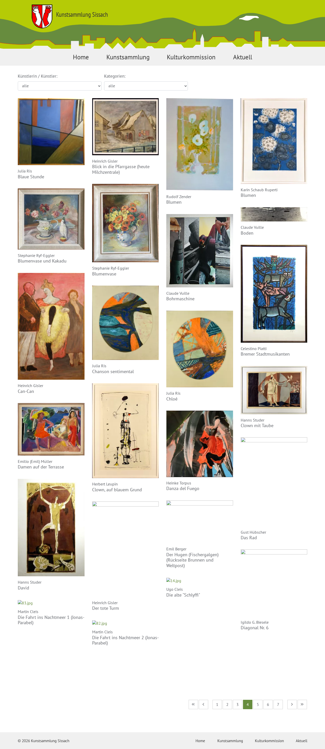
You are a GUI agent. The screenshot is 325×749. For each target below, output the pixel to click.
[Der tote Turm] (125, 548)
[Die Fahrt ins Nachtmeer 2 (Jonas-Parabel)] (99, 622)
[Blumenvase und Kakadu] (51, 218)
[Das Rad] (274, 481)
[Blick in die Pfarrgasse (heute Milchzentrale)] (125, 126)
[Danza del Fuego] (199, 443)
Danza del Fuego (182, 488)
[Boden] (274, 213)
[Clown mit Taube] (274, 389)
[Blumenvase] (125, 222)
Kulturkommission (191, 57)
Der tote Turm (105, 608)
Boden (247, 233)
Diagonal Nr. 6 (255, 628)
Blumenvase (104, 274)
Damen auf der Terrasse (41, 467)
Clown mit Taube (257, 425)
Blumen (174, 202)
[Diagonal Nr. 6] (274, 582)
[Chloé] (199, 348)
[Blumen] (199, 144)
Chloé (171, 399)
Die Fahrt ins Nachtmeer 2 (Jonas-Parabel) (125, 640)
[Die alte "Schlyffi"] (173, 580)
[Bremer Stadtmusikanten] (274, 293)
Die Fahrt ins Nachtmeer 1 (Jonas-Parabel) (51, 620)
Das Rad (249, 538)
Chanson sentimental (113, 371)
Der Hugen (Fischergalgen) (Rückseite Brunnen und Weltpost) (192, 560)
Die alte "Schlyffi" (183, 595)
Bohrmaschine (180, 299)
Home (81, 57)
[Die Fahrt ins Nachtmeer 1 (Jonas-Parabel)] (25, 602)
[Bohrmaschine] (199, 250)
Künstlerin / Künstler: (37, 76)
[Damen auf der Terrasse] (51, 428)
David (23, 588)
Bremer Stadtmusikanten (265, 354)
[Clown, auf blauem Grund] (125, 430)
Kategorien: (114, 76)
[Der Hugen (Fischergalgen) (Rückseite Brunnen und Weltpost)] (199, 521)
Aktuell (242, 57)
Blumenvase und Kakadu (42, 261)
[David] (51, 527)
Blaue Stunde (31, 177)
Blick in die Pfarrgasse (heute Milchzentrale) (121, 169)
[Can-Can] (51, 325)
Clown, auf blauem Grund (117, 490)
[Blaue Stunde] (51, 131)
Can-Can (26, 391)
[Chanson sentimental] (125, 322)
